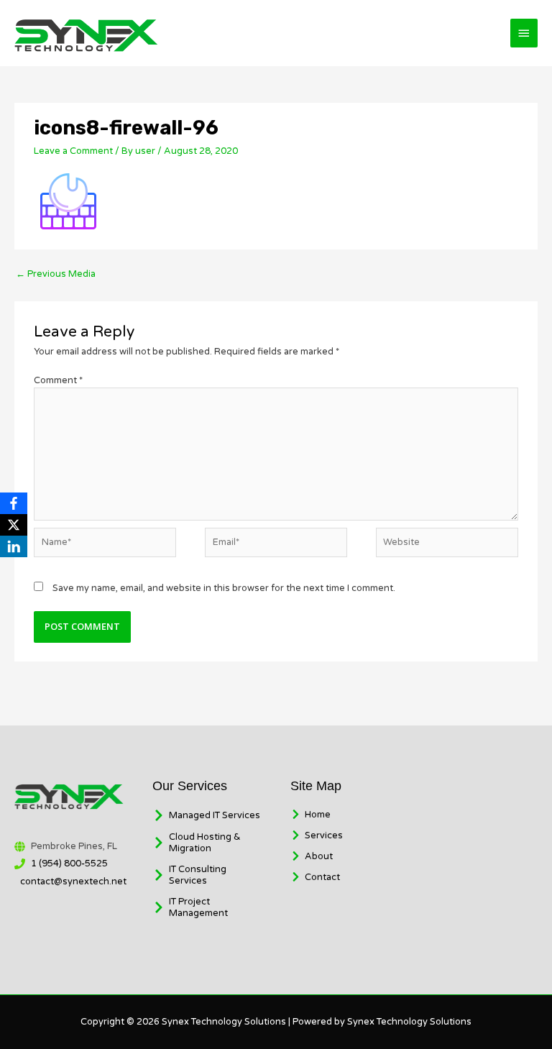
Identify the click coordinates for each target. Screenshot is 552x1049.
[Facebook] (13, 503)
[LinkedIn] (13, 546)
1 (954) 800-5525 (69, 863)
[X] (13, 525)
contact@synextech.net (73, 881)
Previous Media (56, 274)
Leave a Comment (73, 151)
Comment (58, 380)
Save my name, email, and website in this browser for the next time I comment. (223, 588)
